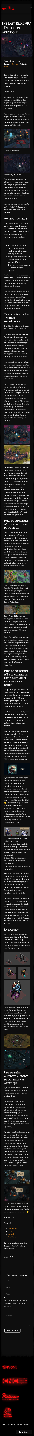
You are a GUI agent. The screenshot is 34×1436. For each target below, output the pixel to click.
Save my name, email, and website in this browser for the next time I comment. (16, 1303)
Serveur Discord (13, 1229)
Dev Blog (15, 64)
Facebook (11, 1234)
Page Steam (12, 1237)
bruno (6, 67)
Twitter (10, 1231)
